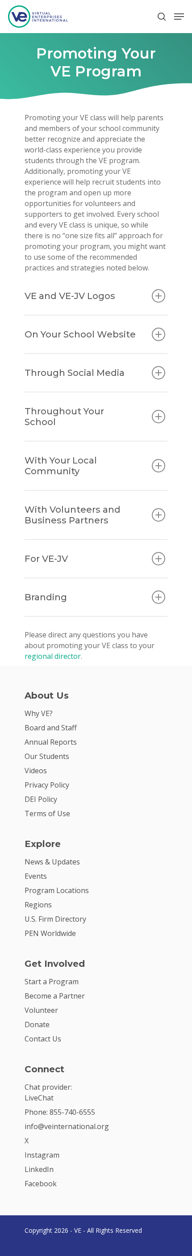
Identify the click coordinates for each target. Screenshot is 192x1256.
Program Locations (57, 890)
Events (36, 876)
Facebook (41, 1184)
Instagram (42, 1155)
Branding (46, 597)
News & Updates (52, 862)
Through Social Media (75, 372)
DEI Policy (41, 799)
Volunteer (41, 1010)
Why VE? (39, 713)
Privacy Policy (47, 785)
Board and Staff (51, 728)
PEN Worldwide (50, 933)
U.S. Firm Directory (55, 919)
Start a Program (52, 981)
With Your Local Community (61, 465)
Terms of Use (47, 813)
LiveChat (39, 1098)
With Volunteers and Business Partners (73, 515)
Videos (36, 771)
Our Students (47, 756)
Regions (38, 905)
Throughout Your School (64, 416)
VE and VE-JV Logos (70, 296)
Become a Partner (55, 996)
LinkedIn (39, 1169)
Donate (37, 1024)
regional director (53, 656)
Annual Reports (51, 742)
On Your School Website (80, 334)
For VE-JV (46, 558)
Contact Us (43, 1039)
